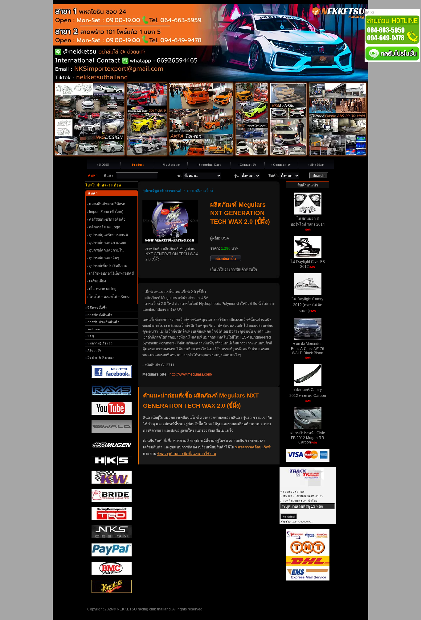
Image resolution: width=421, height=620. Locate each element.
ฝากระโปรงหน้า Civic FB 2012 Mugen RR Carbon (307, 437)
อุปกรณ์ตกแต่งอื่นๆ (104, 258)
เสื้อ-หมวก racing (102, 289)
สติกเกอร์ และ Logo (104, 227)
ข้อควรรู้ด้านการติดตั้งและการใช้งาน (186, 453)
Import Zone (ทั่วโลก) (106, 212)
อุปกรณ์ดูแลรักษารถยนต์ (108, 235)
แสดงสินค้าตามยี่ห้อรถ (107, 204)
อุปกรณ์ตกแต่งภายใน (106, 250)
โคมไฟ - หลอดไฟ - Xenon (110, 296)
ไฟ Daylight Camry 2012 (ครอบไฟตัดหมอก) (307, 305)
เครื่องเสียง (97, 281)
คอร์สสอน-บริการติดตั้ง (107, 219)
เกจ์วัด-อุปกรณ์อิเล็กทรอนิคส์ (111, 273)
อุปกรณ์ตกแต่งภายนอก (107, 242)
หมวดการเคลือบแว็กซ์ (253, 447)
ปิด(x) (369, 12)
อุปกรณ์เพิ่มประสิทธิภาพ (108, 266)
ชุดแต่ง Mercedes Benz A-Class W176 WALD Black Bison (307, 348)
